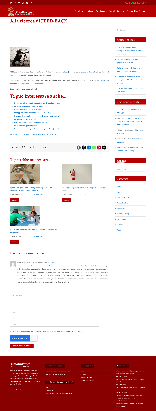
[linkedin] (11, 3)
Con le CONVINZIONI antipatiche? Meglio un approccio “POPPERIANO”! (130, 121)
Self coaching (122, 219)
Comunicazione (123, 203)
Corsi (47, 387)
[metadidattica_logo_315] (20, 7)
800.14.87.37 (137, 2)
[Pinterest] (99, 147)
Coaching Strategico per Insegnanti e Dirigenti (59, 393)
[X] (83, 147)
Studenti (120, 225)
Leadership (121, 208)
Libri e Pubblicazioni (87, 377)
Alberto (120, 147)
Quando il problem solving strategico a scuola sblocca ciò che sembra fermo (130, 50)
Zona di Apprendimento (34, 84)
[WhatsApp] (94, 147)
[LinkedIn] (89, 147)
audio (47, 134)
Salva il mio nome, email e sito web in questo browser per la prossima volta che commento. (47, 331)
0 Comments (38, 195)
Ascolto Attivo (100, 80)
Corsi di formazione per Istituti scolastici (58, 371)
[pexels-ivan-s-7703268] (25, 165)
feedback (64, 72)
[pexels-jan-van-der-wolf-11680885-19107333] (77, 165)
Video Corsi (49, 390)
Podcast (83, 374)
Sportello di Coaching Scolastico (55, 374)
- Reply (52, 262)
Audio (119, 186)
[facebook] (15, 3)
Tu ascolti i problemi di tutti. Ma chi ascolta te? (130, 403)
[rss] (27, 3)
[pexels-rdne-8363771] (25, 207)
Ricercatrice (121, 109)
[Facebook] (78, 147)
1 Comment (53, 134)
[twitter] (23, 3)
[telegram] (31, 3)
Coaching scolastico (124, 197)
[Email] (104, 147)
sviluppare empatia (18, 75)
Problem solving (123, 214)
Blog (39, 134)
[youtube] (19, 3)
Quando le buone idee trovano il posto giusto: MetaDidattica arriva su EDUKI (130, 80)
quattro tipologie (89, 72)
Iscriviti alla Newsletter (88, 380)
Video (119, 230)
